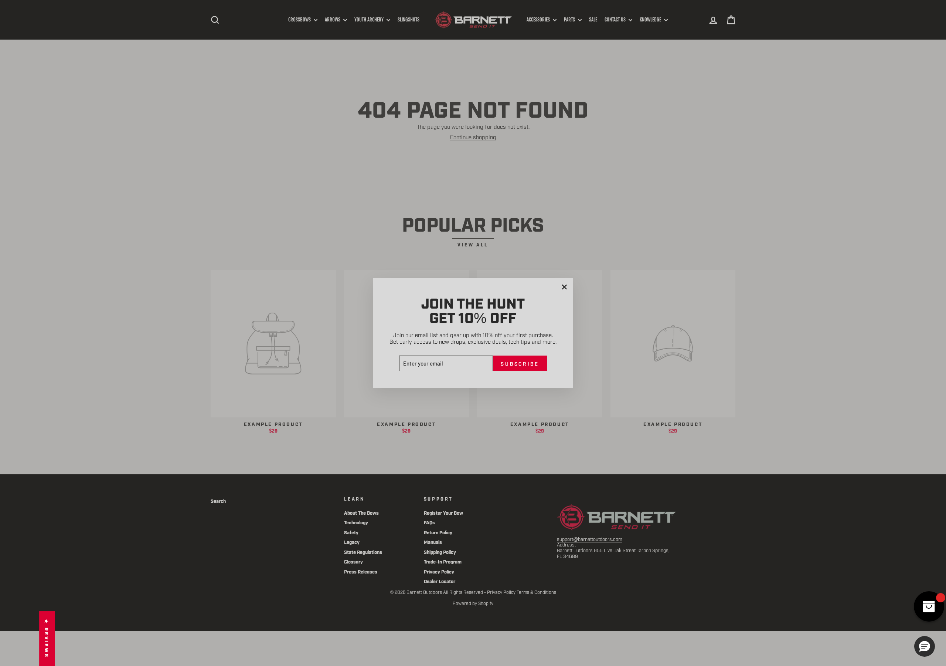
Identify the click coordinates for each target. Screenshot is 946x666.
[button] (924, 646)
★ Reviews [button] (47, 638)
